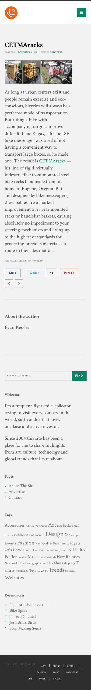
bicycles (11, 260)
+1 (52, 272)
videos (72, 571)
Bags (59, 526)
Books (67, 525)
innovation (36, 260)
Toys (32, 570)
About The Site (21, 485)
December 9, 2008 (27, 52)
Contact (15, 497)
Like (13, 272)
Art (52, 525)
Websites (14, 577)
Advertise (17, 491)
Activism (30, 526)
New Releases (68, 556)
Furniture (59, 543)
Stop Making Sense (26, 628)
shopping (69, 563)
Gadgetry (56, 52)
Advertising (41, 526)
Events (10, 543)
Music (33, 556)
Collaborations (24, 535)
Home (17, 550)
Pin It (69, 272)
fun (50, 543)
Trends (56, 570)
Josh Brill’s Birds (23, 622)
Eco (67, 534)
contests (40, 535)
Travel (42, 570)
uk (66, 571)
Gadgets (73, 543)
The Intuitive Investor (28, 604)
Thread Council (23, 616)
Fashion (26, 543)
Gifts (8, 550)
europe (75, 535)
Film (37, 543)
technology (21, 571)
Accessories (15, 525)
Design (22, 260)
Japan (63, 550)
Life (69, 550)
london (22, 557)
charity (9, 535)
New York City (14, 563)
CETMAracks (52, 161)
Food (44, 543)
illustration (38, 550)
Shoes (58, 563)
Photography (33, 563)
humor (27, 550)
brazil (75, 525)
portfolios (47, 563)
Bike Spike (18, 610)
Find (79, 375)
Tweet (33, 272)
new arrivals (48, 557)
